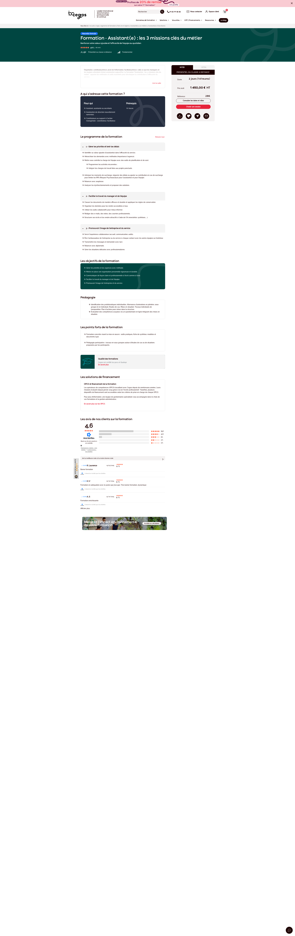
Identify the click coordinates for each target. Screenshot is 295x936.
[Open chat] (289, 930)
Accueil (91, 26)
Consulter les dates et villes (193, 100)
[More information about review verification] (81, 445)
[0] (224, 12)
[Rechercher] (162, 12)
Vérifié (85, 465)
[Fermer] (292, 3)
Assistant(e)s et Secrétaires (156, 26)
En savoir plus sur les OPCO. (94, 404)
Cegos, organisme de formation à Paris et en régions (112, 26)
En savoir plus (103, 365)
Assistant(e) (134, 26)
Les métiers (143, 26)
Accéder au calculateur (151, 523)
